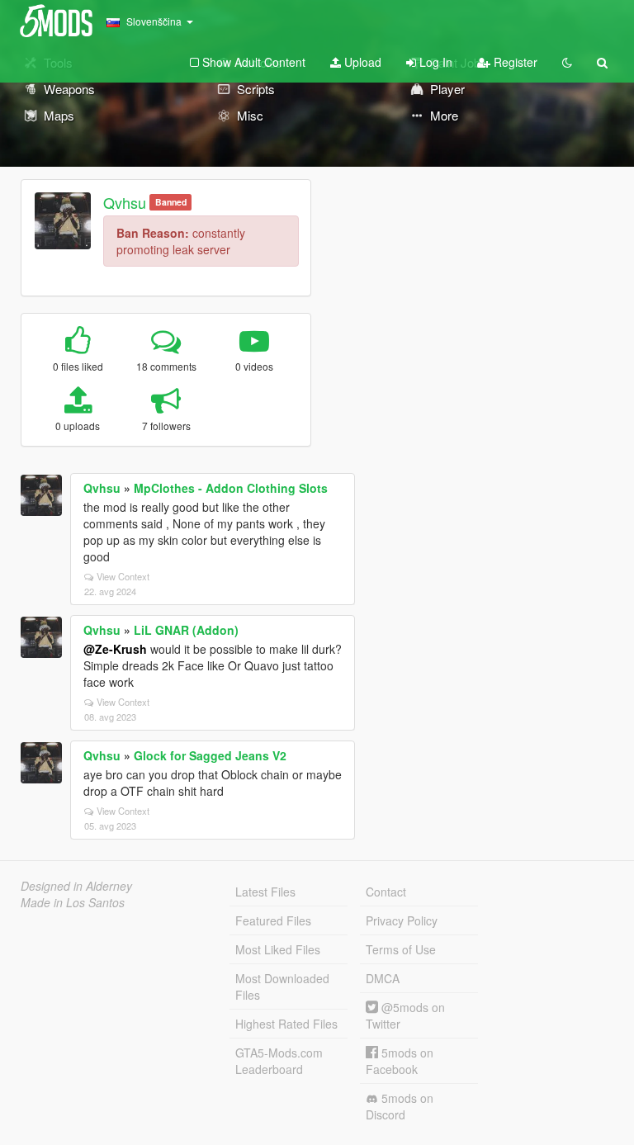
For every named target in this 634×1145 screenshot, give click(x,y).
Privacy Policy (402, 920)
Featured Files (273, 920)
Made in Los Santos (73, 902)
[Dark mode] (567, 62)
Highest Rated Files (286, 1023)
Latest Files (265, 891)
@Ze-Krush (115, 649)
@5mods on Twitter (405, 1015)
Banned (171, 202)
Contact (386, 891)
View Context (123, 576)
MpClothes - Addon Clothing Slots (231, 488)
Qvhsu (124, 202)
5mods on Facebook (399, 1060)
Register (513, 62)
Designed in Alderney (76, 886)
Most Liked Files (277, 949)
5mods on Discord (399, 1106)
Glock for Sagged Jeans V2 (210, 755)
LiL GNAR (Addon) (186, 630)
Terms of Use (401, 949)
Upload (361, 62)
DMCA (383, 978)
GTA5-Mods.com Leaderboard (279, 1060)
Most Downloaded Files (282, 986)
